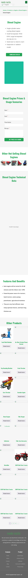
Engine (16, 10)
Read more (6, 346)
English (6, 4)
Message (6, 128)
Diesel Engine (22, 10)
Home (4, 10)
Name (5, 110)
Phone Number (7, 122)
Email (5, 116)
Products (10, 10)
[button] (26, 2)
